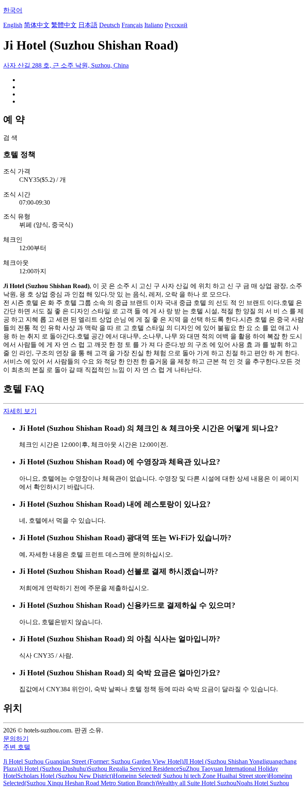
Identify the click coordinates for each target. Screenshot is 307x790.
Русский (176, 25)
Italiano (153, 25)
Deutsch (109, 25)
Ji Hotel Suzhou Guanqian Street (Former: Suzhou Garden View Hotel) (93, 761)
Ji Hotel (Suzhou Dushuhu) (53, 768)
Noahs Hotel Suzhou (262, 783)
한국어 (12, 10)
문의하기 (16, 738)
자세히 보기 (20, 411)
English (12, 25)
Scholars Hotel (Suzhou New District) (65, 775)
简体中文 (37, 25)
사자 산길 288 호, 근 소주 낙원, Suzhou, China (66, 65)
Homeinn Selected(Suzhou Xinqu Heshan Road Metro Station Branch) (147, 779)
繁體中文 (64, 25)
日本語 (88, 25)
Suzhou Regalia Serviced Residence (133, 768)
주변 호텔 (16, 747)
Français (132, 25)
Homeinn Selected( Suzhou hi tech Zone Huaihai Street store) (191, 775)
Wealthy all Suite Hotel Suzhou (196, 783)
